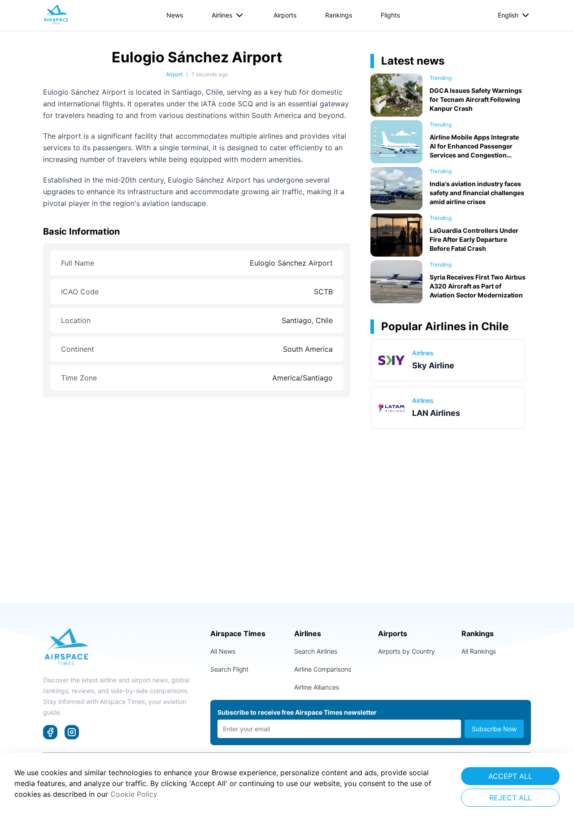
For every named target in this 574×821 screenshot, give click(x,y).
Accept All (510, 776)
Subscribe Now (494, 729)
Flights (390, 15)
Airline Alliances (316, 687)
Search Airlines (315, 651)
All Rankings (478, 651)
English (508, 15)
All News (222, 651)
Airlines (222, 15)
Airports (285, 15)
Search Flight (229, 669)
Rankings (338, 15)
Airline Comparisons (322, 669)
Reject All (510, 797)
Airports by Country (406, 651)
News (174, 15)
